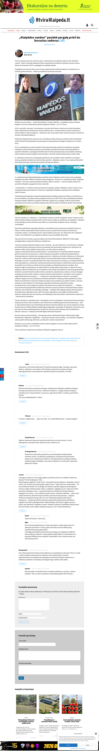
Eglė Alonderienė (37, 340)
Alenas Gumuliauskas (44, 338)
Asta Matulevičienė (74, 338)
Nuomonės (58, 30)
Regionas (65, 30)
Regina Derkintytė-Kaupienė (66, 340)
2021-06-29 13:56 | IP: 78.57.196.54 (38, 522)
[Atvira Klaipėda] (49, 23)
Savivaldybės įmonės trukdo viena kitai (72, 721)
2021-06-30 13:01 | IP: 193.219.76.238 (40, 364)
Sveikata (52, 30)
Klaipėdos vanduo (50, 340)
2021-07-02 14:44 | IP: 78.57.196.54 (40, 569)
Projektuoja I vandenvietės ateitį (49, 721)
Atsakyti (22, 375)
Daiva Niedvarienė (25, 340)
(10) (62, 40)
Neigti (87, 745)
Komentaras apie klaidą (25, 663)
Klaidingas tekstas (23, 649)
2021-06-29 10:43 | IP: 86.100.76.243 (47, 452)
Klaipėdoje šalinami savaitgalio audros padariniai (26, 722)
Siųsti (21, 678)
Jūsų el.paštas (23, 641)
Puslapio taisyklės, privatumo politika (78, 748)
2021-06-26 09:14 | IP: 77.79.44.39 (44, 437)
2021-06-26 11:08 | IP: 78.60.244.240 (40, 516)
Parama (18, 30)
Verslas (40, 30)
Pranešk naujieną (86, 30)
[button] (96, 733)
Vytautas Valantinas (25, 343)
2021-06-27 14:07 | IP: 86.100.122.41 (41, 416)
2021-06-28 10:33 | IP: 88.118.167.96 (35, 386)
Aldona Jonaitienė (30, 338)
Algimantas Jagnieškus (59, 338)
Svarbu (52, 44)
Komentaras (22, 597)
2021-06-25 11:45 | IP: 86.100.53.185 (34, 475)
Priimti (68, 745)
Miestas (24, 30)
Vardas (20, 614)
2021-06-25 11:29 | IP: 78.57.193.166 (38, 550)
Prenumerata (11, 30)
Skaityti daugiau (33, 737)
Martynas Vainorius (31, 53)
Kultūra (46, 30)
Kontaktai (77, 30)
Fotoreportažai (32, 30)
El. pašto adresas (23, 618)
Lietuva (71, 30)
